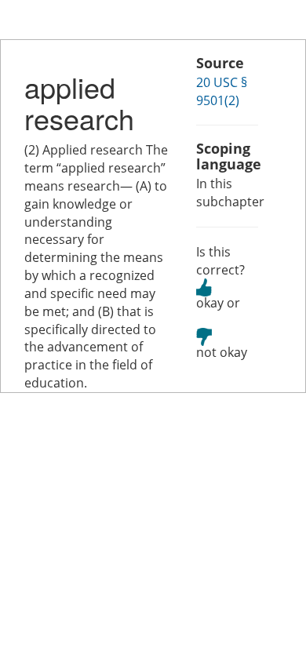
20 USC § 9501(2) (221, 91)
